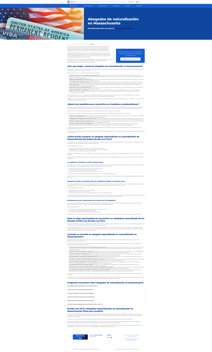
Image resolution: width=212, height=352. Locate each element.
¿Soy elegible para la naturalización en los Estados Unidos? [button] (82, 286)
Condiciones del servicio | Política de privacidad (124, 349)
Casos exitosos (116, 5)
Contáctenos (139, 5)
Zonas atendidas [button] (102, 5)
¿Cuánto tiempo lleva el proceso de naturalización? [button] (80, 289)
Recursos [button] (127, 5)
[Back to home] (71, 2)
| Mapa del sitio (136, 349)
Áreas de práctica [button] (87, 5)
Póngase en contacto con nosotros (130, 59)
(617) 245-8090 (79, 60)
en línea (95, 60)
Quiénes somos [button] (73, 5)
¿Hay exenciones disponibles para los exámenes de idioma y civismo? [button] (84, 304)
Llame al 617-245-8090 (80, 337)
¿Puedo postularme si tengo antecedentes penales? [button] (80, 300)
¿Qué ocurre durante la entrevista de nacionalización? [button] (81, 293)
